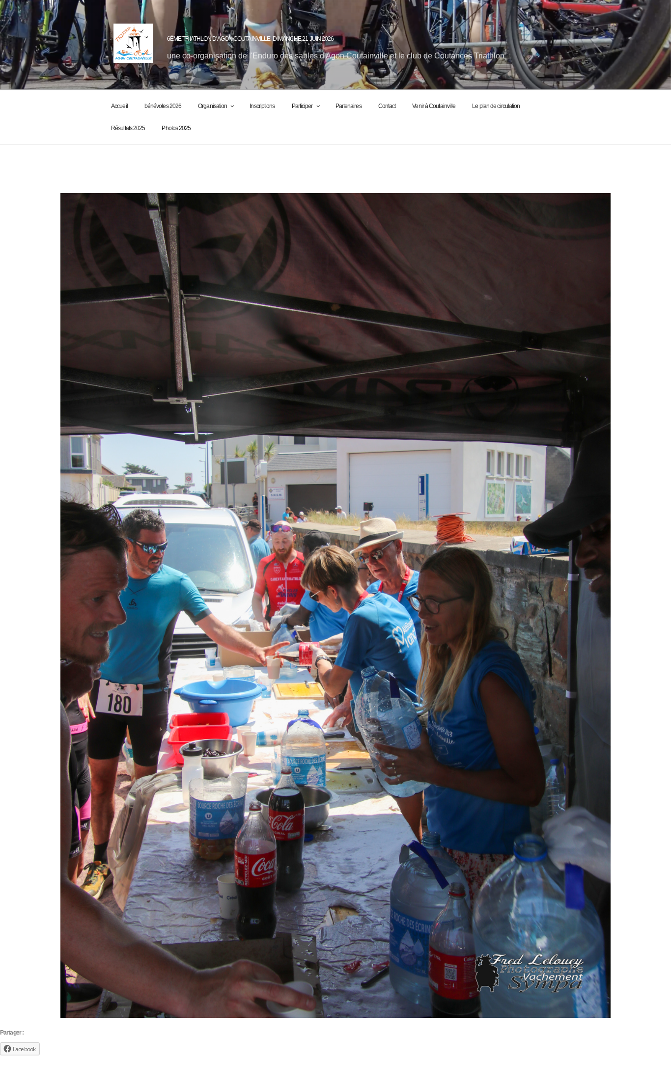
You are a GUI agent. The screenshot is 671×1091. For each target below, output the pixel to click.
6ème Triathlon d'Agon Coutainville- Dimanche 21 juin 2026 (250, 38)
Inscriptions (262, 106)
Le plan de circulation (496, 106)
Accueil (119, 106)
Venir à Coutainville (433, 106)
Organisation (212, 106)
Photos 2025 (176, 128)
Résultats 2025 (128, 128)
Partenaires (349, 106)
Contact (387, 106)
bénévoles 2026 (162, 106)
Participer (302, 106)
